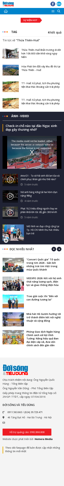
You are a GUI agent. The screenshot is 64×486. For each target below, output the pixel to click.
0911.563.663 (15, 412)
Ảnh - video (20, 116)
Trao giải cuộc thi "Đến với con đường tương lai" (42, 298)
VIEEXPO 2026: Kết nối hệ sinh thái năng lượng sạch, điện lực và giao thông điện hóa (43, 282)
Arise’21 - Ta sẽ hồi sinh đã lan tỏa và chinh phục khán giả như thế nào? (39, 177)
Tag (14, 32)
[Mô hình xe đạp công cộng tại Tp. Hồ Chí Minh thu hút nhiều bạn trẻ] (13, 232)
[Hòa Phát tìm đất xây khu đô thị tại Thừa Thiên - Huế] (11, 70)
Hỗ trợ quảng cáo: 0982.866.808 (27, 432)
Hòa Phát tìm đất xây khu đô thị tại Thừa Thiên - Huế (40, 68)
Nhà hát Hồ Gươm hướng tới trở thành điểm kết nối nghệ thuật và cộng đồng (43, 317)
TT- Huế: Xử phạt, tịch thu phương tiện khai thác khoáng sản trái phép (40, 84)
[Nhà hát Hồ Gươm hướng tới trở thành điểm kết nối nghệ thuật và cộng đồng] (13, 319)
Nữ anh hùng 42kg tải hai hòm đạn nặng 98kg (38, 193)
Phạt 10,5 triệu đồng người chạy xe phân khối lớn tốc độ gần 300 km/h (38, 210)
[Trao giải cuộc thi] (13, 302)
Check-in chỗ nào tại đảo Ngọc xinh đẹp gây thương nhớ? (31, 128)
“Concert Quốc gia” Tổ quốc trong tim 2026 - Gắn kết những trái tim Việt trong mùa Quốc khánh (43, 264)
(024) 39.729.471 (33, 412)
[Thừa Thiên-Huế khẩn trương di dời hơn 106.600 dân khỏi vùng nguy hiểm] (11, 53)
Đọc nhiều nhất (22, 249)
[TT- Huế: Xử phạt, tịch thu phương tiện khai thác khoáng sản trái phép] (11, 86)
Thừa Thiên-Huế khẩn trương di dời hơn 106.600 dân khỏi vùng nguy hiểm (41, 53)
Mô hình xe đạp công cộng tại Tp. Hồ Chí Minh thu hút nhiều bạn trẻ (42, 230)
